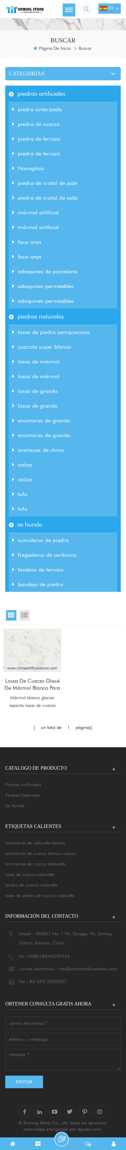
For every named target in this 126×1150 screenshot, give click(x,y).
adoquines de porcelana (47, 271)
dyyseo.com (89, 1129)
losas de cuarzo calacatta (29, 874)
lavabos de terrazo (40, 569)
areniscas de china (41, 450)
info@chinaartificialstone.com (88, 968)
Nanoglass (31, 168)
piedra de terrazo (39, 138)
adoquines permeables (46, 286)
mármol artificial (38, 212)
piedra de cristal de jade (47, 183)
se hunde (30, 524)
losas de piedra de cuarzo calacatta (40, 895)
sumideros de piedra (43, 540)
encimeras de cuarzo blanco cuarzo (40, 853)
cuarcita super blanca (44, 346)
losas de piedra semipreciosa (54, 332)
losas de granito (37, 391)
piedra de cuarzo (38, 124)
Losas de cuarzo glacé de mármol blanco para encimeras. (32, 684)
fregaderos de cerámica (47, 554)
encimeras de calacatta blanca (35, 842)
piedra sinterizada (40, 109)
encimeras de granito (44, 420)
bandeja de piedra (40, 584)
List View (24, 615)
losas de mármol (38, 361)
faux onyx (29, 242)
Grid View (11, 615)
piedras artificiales (41, 93)
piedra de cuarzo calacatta (31, 885)
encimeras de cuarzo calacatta (35, 864)
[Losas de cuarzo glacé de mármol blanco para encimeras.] (32, 650)
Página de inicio (55, 48)
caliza (25, 464)
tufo (22, 494)
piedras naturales (41, 316)
